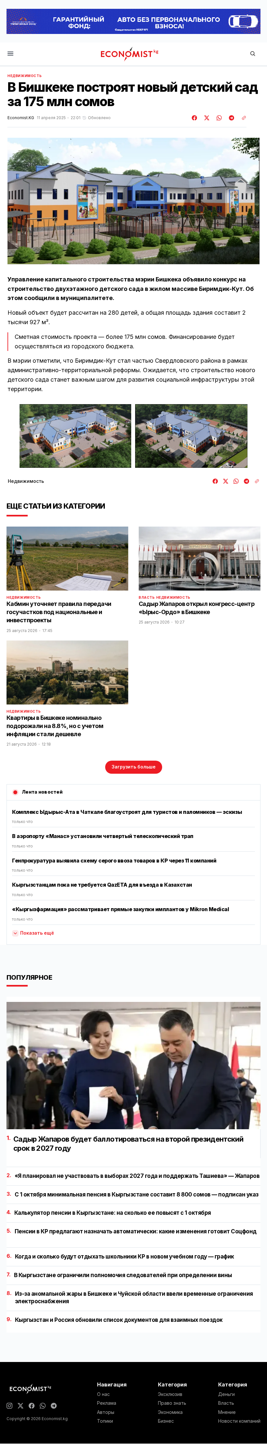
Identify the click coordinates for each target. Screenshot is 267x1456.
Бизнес (166, 1421)
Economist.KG (20, 118)
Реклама (106, 1403)
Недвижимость (24, 75)
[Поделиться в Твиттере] (206, 117)
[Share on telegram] (230, 117)
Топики (105, 1421)
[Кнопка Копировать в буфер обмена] (241, 117)
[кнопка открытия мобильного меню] (10, 54)
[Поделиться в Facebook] (195, 117)
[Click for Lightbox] (75, 435)
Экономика (170, 1412)
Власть (147, 597)
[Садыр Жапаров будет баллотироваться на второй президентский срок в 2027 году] (133, 1065)
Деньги (226, 1394)
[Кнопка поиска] (252, 54)
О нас (103, 1394)
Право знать (172, 1403)
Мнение (227, 1412)
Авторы (105, 1412)
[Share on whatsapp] (218, 117)
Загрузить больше (134, 766)
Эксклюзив (170, 1394)
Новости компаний (239, 1421)
